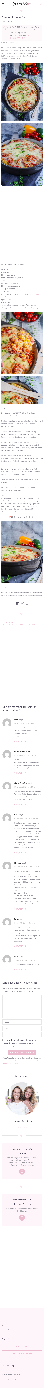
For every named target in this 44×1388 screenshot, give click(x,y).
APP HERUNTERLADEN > (20, 36)
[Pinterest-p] (13, 1366)
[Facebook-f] (3, 1366)
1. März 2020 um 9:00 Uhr (24, 923)
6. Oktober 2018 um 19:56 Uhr (26, 818)
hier (37, 294)
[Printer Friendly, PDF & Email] (22, 603)
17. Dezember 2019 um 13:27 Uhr (27, 866)
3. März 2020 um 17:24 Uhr (24, 960)
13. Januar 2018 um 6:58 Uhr (25, 787)
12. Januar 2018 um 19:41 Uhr (25, 755)
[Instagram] (8, 1366)
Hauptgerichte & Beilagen (12, 625)
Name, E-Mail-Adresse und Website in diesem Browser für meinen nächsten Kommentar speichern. (19, 1043)
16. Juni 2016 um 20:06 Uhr (25, 723)
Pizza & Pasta (29, 625)
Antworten (20, 741)
